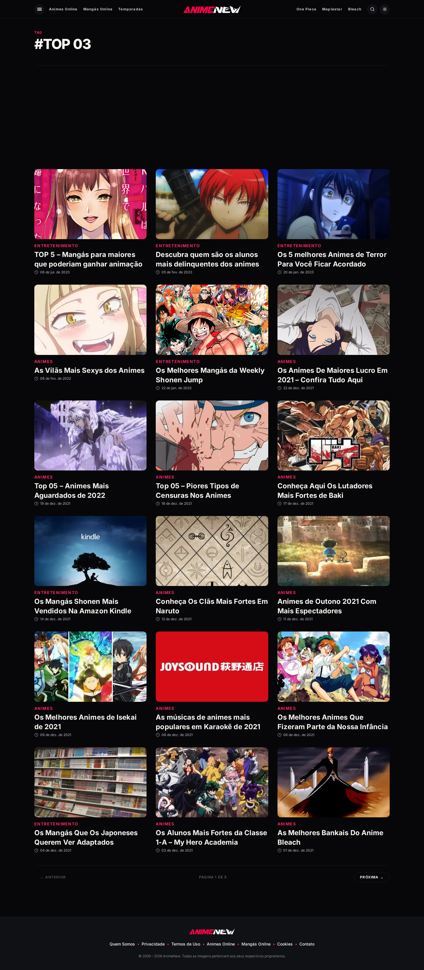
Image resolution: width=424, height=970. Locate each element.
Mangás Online (98, 9)
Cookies (285, 943)
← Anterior (53, 877)
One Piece (306, 9)
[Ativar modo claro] (385, 9)
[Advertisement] (212, 117)
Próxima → (372, 877)
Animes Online (63, 9)
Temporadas (130, 9)
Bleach (354, 9)
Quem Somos (122, 943)
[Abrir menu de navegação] (39, 9)
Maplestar (332, 9)
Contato (306, 943)
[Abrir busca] (372, 9)
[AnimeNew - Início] (212, 9)
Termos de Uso (185, 943)
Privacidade (153, 943)
